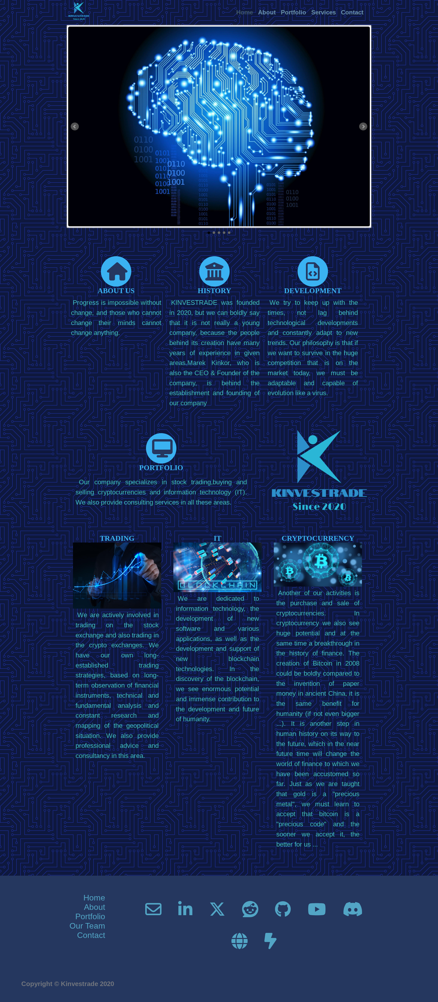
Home (244, 12)
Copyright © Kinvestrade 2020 (67, 983)
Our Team (87, 925)
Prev (75, 127)
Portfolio (293, 12)
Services (323, 12)
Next (363, 127)
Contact (352, 12)
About (267, 12)
